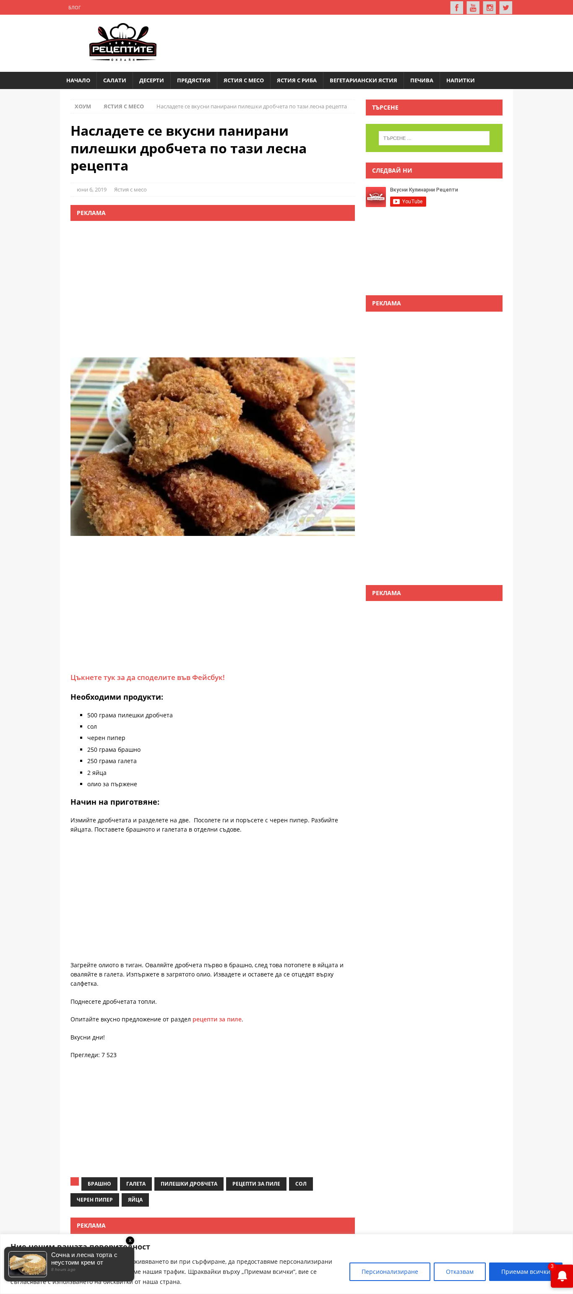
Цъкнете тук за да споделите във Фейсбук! (147, 677)
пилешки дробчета (189, 1183)
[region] (286, 1264)
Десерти (151, 80)
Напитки (460, 80)
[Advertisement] (352, 42)
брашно (99, 1183)
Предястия (194, 80)
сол (301, 1183)
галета (136, 1183)
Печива (421, 80)
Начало (78, 80)
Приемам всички (525, 1272)
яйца (135, 1199)
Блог (74, 7)
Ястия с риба (297, 80)
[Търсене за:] (434, 138)
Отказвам (460, 1272)
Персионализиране (390, 1272)
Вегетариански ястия (363, 80)
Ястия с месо (244, 80)
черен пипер (95, 1199)
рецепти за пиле (217, 1019)
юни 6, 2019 (92, 189)
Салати (114, 80)
